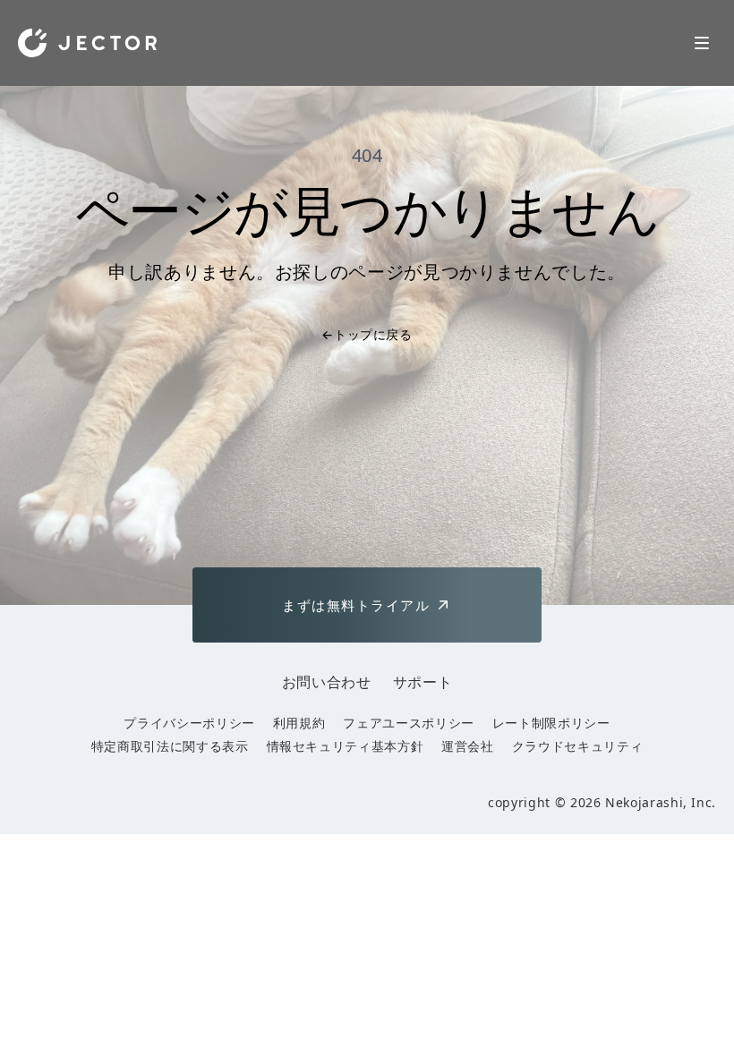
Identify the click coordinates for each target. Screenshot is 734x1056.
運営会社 (467, 745)
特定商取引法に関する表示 (170, 745)
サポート (423, 682)
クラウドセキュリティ (577, 745)
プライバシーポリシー (189, 722)
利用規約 (299, 722)
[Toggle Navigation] (701, 43)
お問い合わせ (326, 682)
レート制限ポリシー (551, 722)
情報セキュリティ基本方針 (345, 745)
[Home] (87, 43)
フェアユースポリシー (408, 722)
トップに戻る (366, 334)
